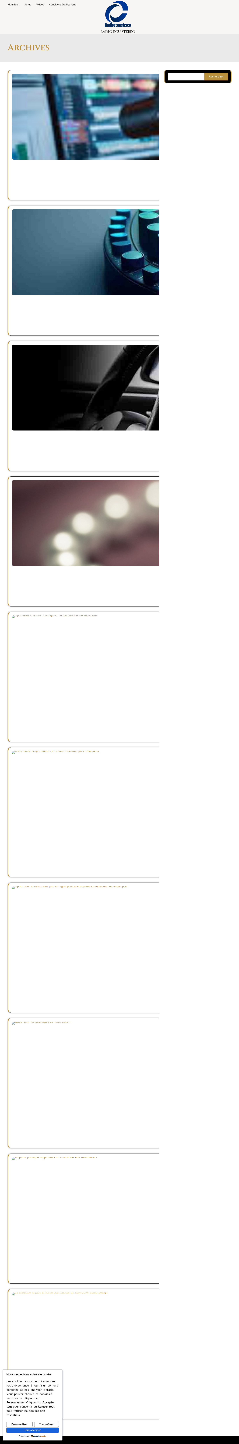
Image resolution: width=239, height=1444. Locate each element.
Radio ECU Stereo (118, 31)
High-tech (13, 4)
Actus (27, 4)
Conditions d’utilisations (62, 4)
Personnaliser (19, 1424)
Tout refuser (46, 1424)
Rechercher (216, 76)
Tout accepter (32, 1430)
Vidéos (40, 4)
